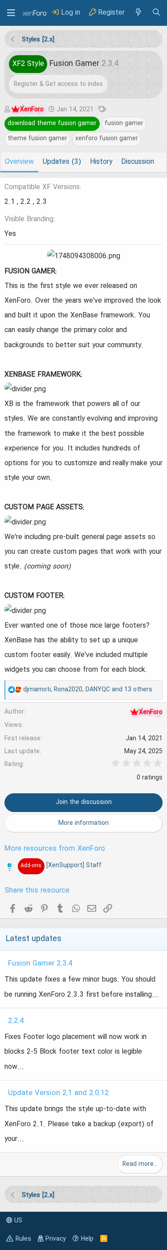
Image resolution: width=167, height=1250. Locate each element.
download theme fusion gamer (52, 123)
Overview (19, 162)
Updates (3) (62, 162)
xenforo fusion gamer (106, 138)
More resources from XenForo (54, 849)
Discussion (137, 162)
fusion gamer (124, 123)
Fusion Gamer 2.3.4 (40, 964)
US (17, 1221)
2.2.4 (16, 1021)
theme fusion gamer (37, 138)
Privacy (55, 1239)
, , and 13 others (87, 689)
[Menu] (11, 13)
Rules (23, 1239)
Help (87, 1239)
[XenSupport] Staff (60, 865)
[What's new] (138, 12)
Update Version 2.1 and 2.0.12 (58, 1093)
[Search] (156, 12)
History (101, 162)
